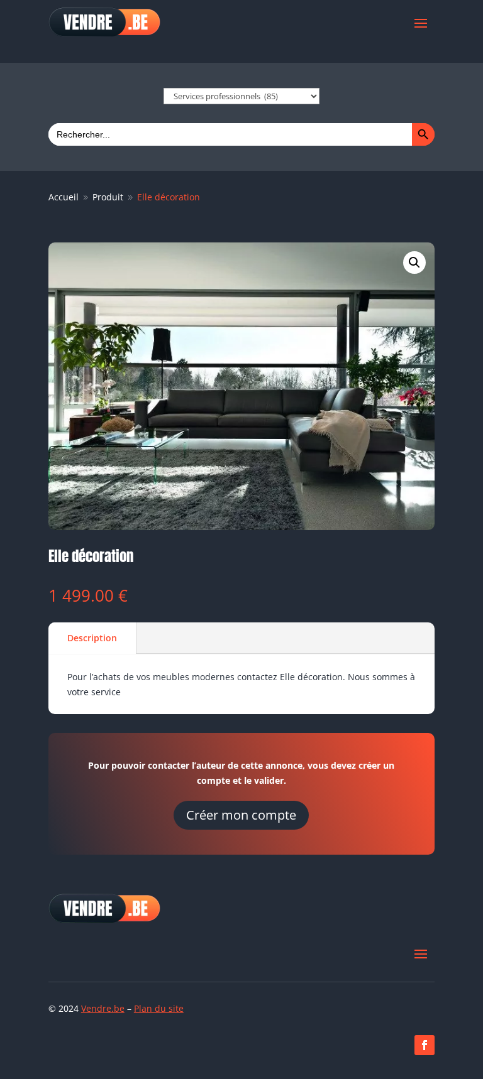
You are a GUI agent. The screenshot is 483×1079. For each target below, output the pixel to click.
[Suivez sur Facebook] (424, 1045)
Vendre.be (103, 1008)
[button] (414, 262)
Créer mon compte (241, 814)
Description (92, 638)
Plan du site (159, 1008)
